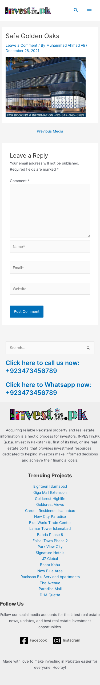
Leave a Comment (21, 45)
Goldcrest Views (50, 504)
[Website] (50, 290)
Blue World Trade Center (50, 522)
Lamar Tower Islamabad (50, 528)
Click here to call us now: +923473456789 (42, 367)
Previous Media (50, 131)
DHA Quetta (50, 595)
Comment (20, 181)
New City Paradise (50, 516)
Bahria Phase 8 (50, 534)
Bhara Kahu (50, 565)
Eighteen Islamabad (50, 486)
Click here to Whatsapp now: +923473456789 (48, 388)
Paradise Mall (50, 589)
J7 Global (50, 558)
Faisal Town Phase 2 (50, 541)
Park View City (50, 546)
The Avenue (50, 583)
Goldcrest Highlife (50, 498)
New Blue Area (50, 571)
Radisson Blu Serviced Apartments (50, 577)
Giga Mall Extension (50, 492)
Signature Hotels (50, 553)
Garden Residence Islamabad (50, 510)
